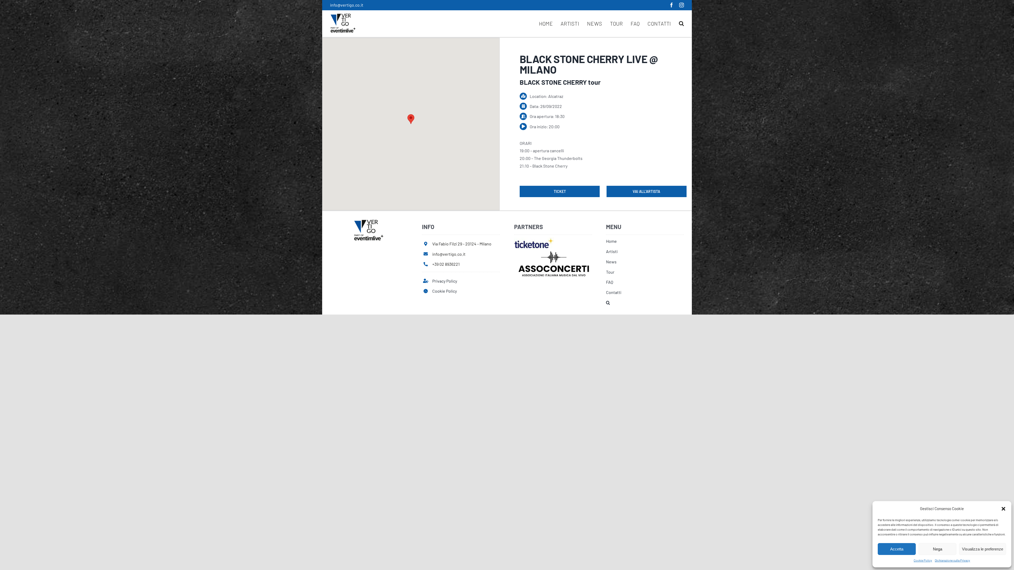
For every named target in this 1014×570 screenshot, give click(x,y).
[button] (1003, 508)
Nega (937, 549)
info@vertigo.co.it (346, 4)
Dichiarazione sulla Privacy (952, 560)
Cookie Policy (923, 560)
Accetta (896, 549)
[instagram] (681, 5)
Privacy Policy (444, 280)
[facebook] (671, 5)
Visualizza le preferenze (982, 549)
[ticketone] (534, 239)
